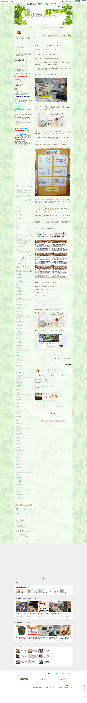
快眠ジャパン (18, 238)
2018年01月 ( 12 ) (18, 419)
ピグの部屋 (28, 31)
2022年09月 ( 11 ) (18, 339)
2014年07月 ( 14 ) (19, 478)
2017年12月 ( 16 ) (18, 420)
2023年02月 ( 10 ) (19, 332)
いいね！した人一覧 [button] (67, 360)
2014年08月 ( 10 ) (19, 477)
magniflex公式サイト (19, 249)
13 (25, 263)
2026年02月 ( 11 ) (18, 281)
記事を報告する (68, 366)
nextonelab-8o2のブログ (20, 519)
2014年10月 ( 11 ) (18, 474)
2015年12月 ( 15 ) (18, 454)
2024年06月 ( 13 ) (19, 310)
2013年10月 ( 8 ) (18, 491)
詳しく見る (43, 679)
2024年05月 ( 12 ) (19, 311)
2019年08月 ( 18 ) (18, 392)
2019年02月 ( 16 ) (18, 400)
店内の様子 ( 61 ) (18, 211)
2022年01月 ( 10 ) (18, 351)
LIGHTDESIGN (18, 247)
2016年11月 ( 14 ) (18, 439)
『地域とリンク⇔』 (20, 124)
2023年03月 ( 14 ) (19, 331)
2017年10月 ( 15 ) (18, 423)
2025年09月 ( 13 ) (19, 288)
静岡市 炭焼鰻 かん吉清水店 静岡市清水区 (22, 531)
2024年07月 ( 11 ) (18, 308)
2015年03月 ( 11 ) (18, 467)
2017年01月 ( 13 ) (18, 436)
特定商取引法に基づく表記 (64, 687)
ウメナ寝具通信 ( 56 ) (19, 222)
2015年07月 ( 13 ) (18, 461)
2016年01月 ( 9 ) (18, 453)
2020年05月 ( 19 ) (19, 379)
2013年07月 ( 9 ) (18, 495)
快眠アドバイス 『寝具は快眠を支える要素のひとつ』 (46, 35)
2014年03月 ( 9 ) (18, 484)
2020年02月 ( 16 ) (19, 383)
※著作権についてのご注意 (19, 540)
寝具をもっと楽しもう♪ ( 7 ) (20, 212)
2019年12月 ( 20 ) (18, 386)
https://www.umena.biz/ (21, 65)
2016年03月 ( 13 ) (19, 450)
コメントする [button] (59, 358)
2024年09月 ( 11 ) (18, 305)
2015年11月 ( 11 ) (18, 456)
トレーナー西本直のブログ (20, 246)
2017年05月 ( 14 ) (18, 430)
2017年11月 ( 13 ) (18, 422)
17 (19, 264)
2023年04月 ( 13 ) (19, 329)
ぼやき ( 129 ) (18, 229)
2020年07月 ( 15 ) (19, 376)
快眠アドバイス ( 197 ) (19, 214)
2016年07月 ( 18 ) (18, 444)
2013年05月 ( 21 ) (18, 498)
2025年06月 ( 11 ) (18, 293)
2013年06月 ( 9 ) (18, 497)
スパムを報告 (36, 687)
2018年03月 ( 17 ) (18, 416)
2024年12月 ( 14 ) (18, 301)
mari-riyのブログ (18, 514)
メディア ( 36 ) (18, 228)
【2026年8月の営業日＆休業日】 (21, 93)
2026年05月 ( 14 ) (19, 277)
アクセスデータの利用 (54, 687)
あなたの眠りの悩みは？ (48, 298)
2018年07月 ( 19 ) (18, 410)
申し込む (62, 679)
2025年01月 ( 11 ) (18, 300)
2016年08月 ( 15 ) (18, 443)
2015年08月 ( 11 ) (18, 460)
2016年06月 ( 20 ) (19, 446)
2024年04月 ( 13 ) (19, 312)
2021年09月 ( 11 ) (18, 356)
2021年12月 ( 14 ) (18, 352)
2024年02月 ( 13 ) (19, 315)
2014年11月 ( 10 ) (18, 473)
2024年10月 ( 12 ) (18, 304)
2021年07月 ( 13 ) (18, 359)
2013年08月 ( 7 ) (18, 494)
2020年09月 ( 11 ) (18, 373)
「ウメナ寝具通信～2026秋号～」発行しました (23, 195)
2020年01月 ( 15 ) (18, 385)
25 (21, 266)
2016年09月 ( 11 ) (18, 441)
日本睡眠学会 (18, 236)
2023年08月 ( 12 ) (19, 324)
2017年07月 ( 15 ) (18, 427)
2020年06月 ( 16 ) (19, 378)
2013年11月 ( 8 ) (18, 490)
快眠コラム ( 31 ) (18, 215)
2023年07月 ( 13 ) (19, 325)
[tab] (21, 586)
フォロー (43, 371)
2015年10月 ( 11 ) (18, 457)
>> (25, 257)
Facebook (53, 375)
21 (27, 264)
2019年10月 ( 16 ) (18, 389)
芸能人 (29, 586)
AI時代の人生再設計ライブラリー (21, 521)
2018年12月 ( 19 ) (18, 403)
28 (27, 266)
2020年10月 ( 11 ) (18, 372)
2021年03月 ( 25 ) (19, 365)
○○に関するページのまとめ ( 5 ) (21, 221)
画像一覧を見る (28, 200)
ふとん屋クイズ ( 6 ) (19, 208)
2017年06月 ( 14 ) (18, 429)
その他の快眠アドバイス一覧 (54, 309)
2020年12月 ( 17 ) (18, 369)
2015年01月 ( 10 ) (18, 470)
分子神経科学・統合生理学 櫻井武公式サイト (23, 243)
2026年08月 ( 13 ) (19, 273)
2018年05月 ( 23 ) (19, 413)
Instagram (65, 375)
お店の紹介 (45, 292)
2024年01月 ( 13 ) (19, 317)
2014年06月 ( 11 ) (18, 480)
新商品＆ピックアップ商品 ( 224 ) (21, 217)
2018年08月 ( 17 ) (18, 409)
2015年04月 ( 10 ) (19, 466)
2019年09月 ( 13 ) (18, 390)
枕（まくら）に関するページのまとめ (49, 289)
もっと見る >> (37, 389)
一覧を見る (29, 199)
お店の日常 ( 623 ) (19, 207)
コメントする (53, 413)
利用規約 (47, 687)
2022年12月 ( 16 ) (18, 335)
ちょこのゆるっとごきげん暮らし (21, 526)
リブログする (67, 358)
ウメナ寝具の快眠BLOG (34, 14)
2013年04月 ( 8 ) (18, 500)
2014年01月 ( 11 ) (18, 487)
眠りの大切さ (46, 295)
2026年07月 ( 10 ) (19, 274)
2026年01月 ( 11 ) (18, 283)
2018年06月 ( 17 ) (18, 412)
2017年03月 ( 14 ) (19, 433)
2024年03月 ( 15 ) (19, 314)
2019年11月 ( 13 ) (18, 388)
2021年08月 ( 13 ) (18, 358)
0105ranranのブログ (19, 524)
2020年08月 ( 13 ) (19, 375)
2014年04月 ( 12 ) (19, 483)
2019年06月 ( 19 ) (18, 395)
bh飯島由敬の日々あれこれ (20, 516)
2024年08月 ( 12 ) (19, 307)
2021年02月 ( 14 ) (18, 366)
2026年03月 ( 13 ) (19, 280)
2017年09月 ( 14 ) (18, 424)
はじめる (24, 679)
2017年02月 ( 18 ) (18, 434)
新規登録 (77, 1)
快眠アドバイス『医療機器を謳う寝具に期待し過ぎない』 (44, 386)
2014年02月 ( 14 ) (19, 485)
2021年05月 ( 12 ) (18, 362)
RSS (17, 539)
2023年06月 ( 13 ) (19, 327)
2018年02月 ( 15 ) (18, 417)
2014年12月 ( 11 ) (18, 471)
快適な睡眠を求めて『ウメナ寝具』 (58, 312)
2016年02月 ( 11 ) (18, 451)
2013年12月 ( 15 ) (18, 488)
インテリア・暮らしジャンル (20, 44)
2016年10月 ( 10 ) (18, 440)
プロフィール (24, 31)
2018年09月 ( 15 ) (18, 407)
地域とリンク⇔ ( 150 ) (19, 227)
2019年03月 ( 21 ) (18, 399)
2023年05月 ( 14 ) (19, 328)
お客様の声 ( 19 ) (18, 224)
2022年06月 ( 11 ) (18, 344)
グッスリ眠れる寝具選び (48, 300)
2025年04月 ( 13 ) (19, 295)
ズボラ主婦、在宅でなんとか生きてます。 (22, 509)
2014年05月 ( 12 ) (18, 481)
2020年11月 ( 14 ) (18, 371)
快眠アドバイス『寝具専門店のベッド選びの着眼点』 (43, 381)
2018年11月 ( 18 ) (18, 405)
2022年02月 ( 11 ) (18, 349)
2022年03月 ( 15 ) (19, 348)
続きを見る (29, 39)
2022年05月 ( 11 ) (18, 345)
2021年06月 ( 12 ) (18, 361)
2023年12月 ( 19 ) (18, 318)
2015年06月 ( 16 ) (18, 463)
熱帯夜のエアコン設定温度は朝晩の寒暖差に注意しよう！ (44, 383)
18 (21, 264)
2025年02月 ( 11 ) (18, 298)
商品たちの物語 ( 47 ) (19, 218)
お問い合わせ (42, 687)
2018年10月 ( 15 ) (18, 406)
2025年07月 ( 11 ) (18, 291)
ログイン (83, 1)
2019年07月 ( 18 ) (18, 393)
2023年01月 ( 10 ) (19, 334)
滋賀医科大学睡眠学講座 (19, 239)
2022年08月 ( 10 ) (19, 341)
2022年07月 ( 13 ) (19, 342)
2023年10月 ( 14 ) (19, 321)
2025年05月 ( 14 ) (19, 294)
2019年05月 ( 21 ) (18, 396)
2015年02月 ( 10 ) (18, 468)
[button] (84, 695)
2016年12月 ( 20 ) (18, 437)
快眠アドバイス (40, 40)
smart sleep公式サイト (19, 250)
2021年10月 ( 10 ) (18, 355)
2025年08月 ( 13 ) (19, 290)
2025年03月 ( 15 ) (19, 297)
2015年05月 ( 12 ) (18, 464)
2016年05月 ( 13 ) (18, 447)
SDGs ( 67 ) (17, 225)
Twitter (42, 375)
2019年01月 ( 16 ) (18, 402)
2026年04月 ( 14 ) (19, 278)
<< (21, 257)
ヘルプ (71, 687)
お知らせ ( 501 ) (18, 205)
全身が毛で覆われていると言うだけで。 (22, 528)
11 (21, 263)
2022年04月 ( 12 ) (19, 346)
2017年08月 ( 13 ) (18, 426)
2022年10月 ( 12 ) (18, 338)
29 (28, 266)
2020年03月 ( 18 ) (19, 382)
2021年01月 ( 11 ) (18, 368)
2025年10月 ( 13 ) (18, 287)
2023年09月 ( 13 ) (19, 322)
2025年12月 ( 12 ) (18, 284)
